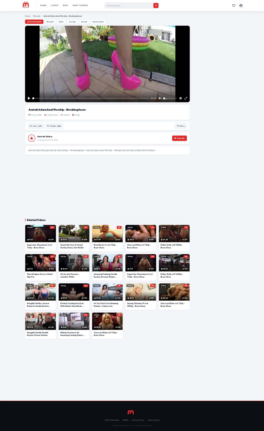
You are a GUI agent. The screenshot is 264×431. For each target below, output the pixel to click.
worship (72, 22)
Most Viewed (80, 5)
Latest (55, 5)
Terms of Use (154, 420)
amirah (84, 22)
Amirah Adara (35, 22)
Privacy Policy (138, 420)
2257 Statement (112, 420)
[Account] (241, 5)
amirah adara (98, 22)
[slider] (90, 98)
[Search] (155, 5)
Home (43, 5)
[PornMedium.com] (28, 5)
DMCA (125, 420)
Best (65, 5)
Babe (61, 22)
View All (180, 138)
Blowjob (36, 16)
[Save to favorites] (29, 229)
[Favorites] (234, 5)
